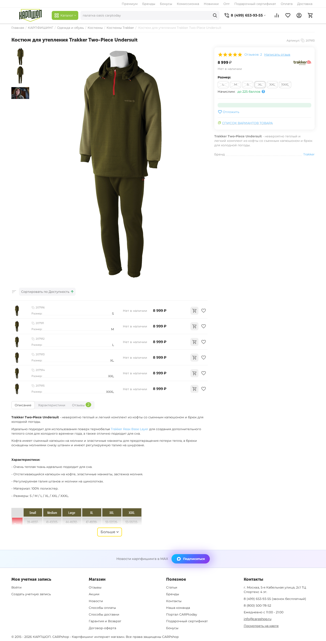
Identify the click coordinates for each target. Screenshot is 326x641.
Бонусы (166, 4)
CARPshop (170, 637)
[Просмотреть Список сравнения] (276, 15)
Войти (16, 587)
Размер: (224, 77)
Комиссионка (188, 4)
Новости (96, 601)
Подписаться (194, 559)
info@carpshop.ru (257, 619)
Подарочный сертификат (255, 4)
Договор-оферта (102, 628)
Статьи (171, 587)
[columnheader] (47, 292)
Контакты (174, 601)
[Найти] (215, 15)
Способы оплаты (102, 608)
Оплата (287, 4)
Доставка (304, 4)
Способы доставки (104, 614)
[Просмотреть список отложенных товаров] (287, 15)
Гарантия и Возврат (105, 621)
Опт (226, 4)
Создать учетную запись (31, 594)
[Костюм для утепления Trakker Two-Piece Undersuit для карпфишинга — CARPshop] (119, 165)
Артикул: (293, 40)
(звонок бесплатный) (275, 599)
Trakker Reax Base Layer (129, 429)
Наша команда (178, 608)
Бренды (148, 4)
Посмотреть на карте (261, 626)
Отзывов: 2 (253, 54)
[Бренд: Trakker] (302, 63)
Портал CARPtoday (181, 614)
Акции (94, 594)
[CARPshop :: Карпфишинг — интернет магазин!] (30, 15)
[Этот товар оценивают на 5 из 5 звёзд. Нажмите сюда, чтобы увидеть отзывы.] (230, 54)
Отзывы (95, 587)
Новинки (211, 4)
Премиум (130, 4)
